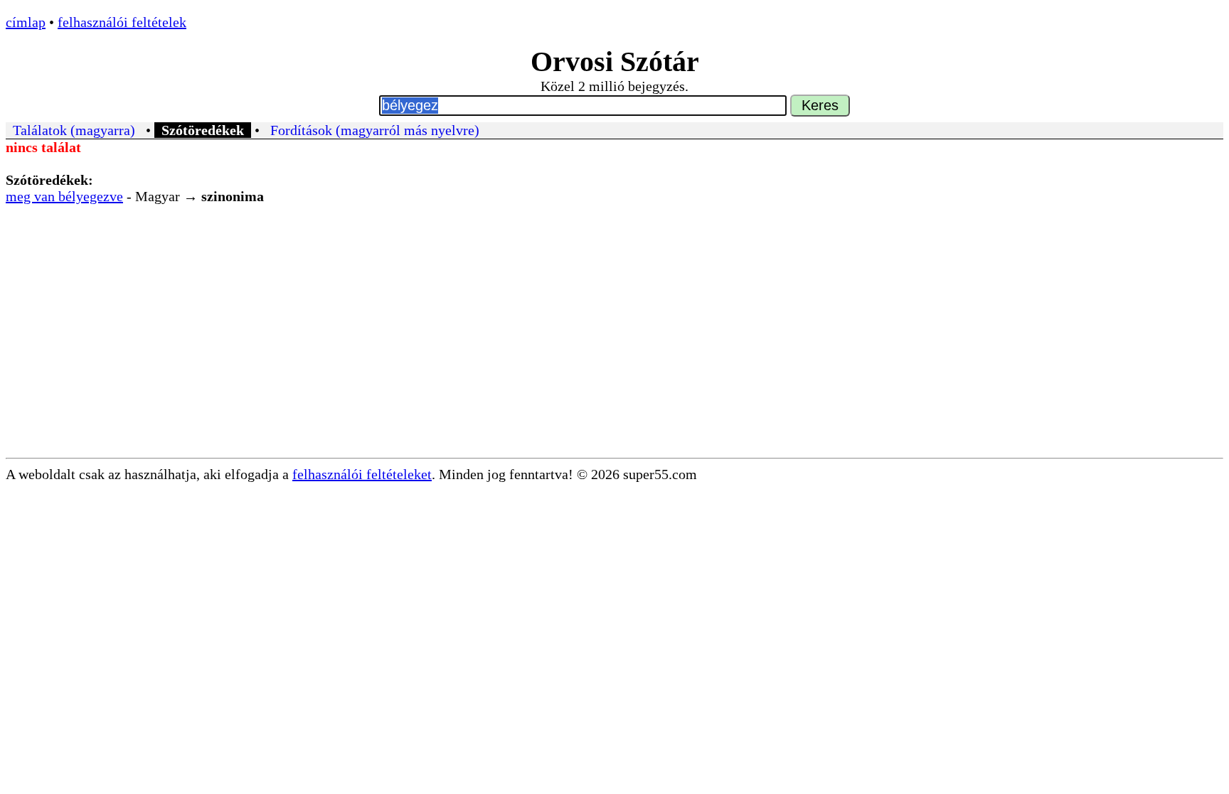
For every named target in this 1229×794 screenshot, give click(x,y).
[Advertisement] (614, 351)
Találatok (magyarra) (74, 130)
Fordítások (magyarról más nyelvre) (374, 130)
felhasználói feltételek (122, 22)
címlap (26, 22)
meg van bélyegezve (64, 196)
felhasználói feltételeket (362, 474)
